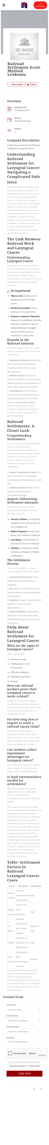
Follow (33, 84)
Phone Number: (12, 1027)
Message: (10, 1038)
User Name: (11, 1005)
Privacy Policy (34, 1066)
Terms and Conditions (17, 1066)
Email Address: (12, 1016)
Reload (33, 1053)
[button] (3, 5)
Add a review (17, 84)
